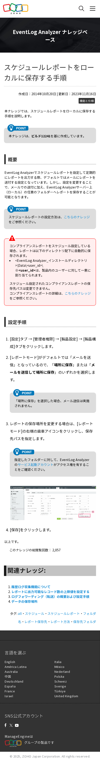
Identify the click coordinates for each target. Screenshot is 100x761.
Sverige (60, 686)
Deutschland (14, 681)
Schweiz (60, 681)
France (10, 691)
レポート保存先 (35, 621)
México (59, 666)
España (10, 686)
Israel (9, 696)
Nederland (62, 671)
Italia (58, 662)
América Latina (16, 666)
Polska (59, 676)
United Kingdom (66, 696)
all (20, 613)
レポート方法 (60, 621)
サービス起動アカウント (35, 464)
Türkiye (60, 691)
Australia (11, 671)
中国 (8, 676)
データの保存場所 (24, 601)
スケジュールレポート (63, 613)
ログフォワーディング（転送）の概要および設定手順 (50, 596)
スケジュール (34, 613)
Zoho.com (15, 8)
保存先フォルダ (84, 621)
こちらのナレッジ (77, 217)
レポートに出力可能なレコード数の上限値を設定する (50, 591)
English (10, 662)
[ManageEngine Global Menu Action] (92, 8)
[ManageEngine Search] (81, 8)
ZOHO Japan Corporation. (41, 756)
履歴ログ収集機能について (30, 586)
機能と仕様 (87, 101)
